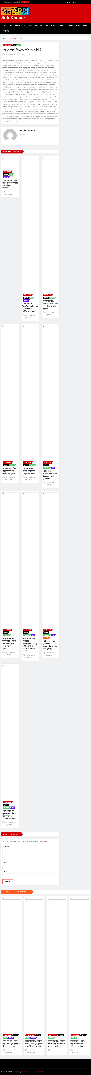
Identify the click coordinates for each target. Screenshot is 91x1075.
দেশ (24, 26)
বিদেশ (30, 26)
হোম (4, 26)
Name (4, 863)
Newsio (32, 1072)
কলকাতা (17, 26)
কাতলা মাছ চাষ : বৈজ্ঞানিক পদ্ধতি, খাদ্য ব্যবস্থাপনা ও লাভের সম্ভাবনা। (56, 1043)
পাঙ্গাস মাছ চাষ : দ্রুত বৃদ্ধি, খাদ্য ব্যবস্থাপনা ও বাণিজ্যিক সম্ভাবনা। (11, 1043)
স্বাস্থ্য (71, 26)
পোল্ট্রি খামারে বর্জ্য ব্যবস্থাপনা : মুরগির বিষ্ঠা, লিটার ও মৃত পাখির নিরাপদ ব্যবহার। (9, 643)
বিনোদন (53, 26)
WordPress (24, 1072)
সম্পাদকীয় (6, 31)
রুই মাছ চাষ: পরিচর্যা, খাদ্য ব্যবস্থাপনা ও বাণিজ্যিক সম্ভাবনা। (9, 470)
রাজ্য (10, 26)
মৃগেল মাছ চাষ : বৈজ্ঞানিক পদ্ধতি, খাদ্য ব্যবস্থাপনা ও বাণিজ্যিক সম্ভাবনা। (33, 1043)
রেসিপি (85, 26)
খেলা (46, 26)
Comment (5, 846)
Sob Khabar (13, 17)
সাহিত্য (78, 26)
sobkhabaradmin (10, 54)
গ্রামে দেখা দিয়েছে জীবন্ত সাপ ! (15, 38)
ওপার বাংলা (38, 26)
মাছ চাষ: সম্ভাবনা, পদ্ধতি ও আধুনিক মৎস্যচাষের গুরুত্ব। (29, 470)
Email (4, 872)
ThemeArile (40, 1072)
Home (4, 38)
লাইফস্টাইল (62, 26)
